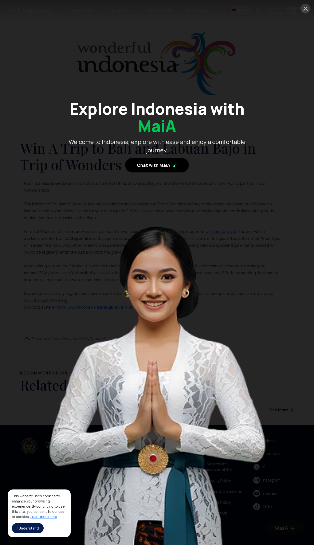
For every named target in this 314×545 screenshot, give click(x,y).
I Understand (28, 528)
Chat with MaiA (154, 165)
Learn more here (43, 516)
